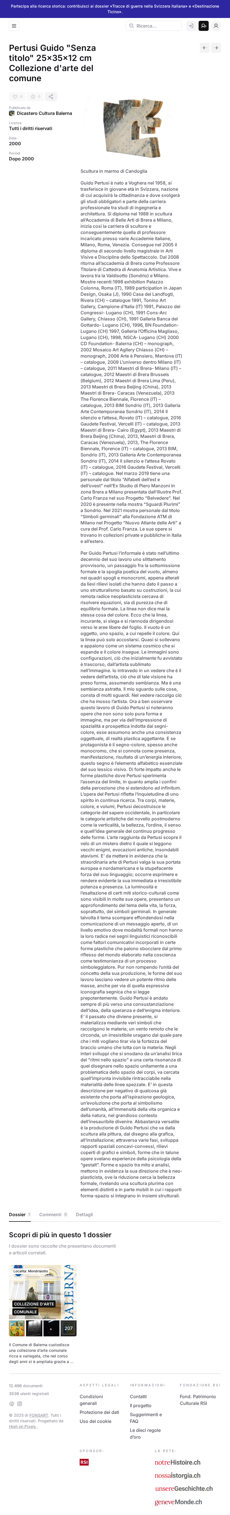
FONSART (38, 1415)
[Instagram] (19, 1404)
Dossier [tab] (19, 1214)
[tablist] (115, 1215)
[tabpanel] (115, 1296)
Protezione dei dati (99, 1412)
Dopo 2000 (21, 158)
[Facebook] (12, 1404)
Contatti (138, 1396)
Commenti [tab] (53, 1214)
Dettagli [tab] (84, 1214)
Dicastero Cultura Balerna (44, 113)
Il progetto (140, 1405)
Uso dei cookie (95, 1421)
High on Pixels (23, 1426)
